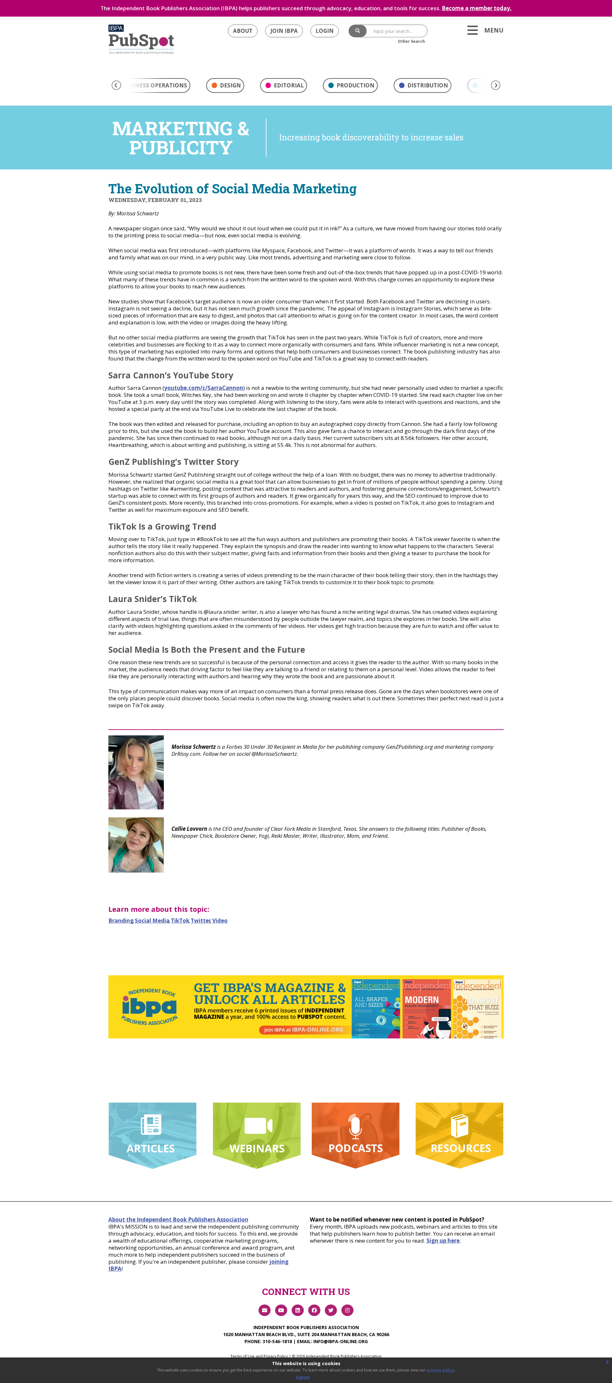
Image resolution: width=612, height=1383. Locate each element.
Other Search (411, 41)
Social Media (152, 920)
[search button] (358, 31)
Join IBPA (284, 30)
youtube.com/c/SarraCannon (203, 387)
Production (355, 85)
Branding (121, 920)
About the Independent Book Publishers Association (178, 1219)
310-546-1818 (277, 1341)
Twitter (201, 920)
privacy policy (440, 1370)
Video (220, 920)
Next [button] (495, 85)
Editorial (288, 85)
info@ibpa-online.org (340, 1341)
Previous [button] (116, 85)
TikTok (180, 920)
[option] (225, 87)
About (242, 30)
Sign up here (443, 1240)
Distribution (427, 85)
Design (230, 85)
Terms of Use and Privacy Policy (259, 1356)
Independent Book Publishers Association (306, 1327)
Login (325, 30)
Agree (303, 1377)
